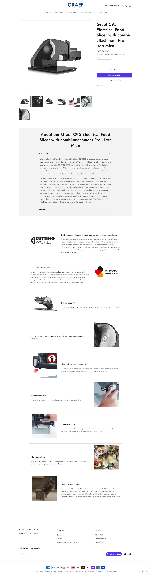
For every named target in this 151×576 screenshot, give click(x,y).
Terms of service (89, 571)
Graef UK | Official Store (45, 571)
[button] (21, 5)
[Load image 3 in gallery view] (62, 101)
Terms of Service (100, 539)
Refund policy (69, 571)
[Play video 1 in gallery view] (37, 101)
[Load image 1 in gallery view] (24, 101)
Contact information (112, 571)
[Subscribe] (53, 554)
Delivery (59, 539)
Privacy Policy (99, 535)
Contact (59, 535)
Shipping (107, 54)
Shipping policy (100, 571)
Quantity (99, 58)
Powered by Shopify (57, 571)
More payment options (114, 80)
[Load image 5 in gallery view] (86, 101)
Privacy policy (79, 571)
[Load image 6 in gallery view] (24, 114)
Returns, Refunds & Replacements (68, 542)
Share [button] (101, 86)
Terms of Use (99, 542)
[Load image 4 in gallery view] (74, 101)
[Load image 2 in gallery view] (49, 101)
